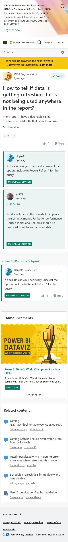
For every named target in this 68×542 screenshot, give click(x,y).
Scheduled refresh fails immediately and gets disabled (35, 476)
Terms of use (54, 522)
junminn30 (30, 447)
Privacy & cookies (33, 522)
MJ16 (17, 74)
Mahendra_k (37, 429)
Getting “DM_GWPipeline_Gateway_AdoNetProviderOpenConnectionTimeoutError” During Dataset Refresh (37, 423)
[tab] (32, 394)
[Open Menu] (62, 52)
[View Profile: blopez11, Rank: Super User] (8, 272)
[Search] (39, 42)
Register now (12, 30)
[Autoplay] (28, 394)
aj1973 (19, 194)
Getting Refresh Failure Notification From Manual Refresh (36, 440)
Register (49, 42)
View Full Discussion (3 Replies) (22, 261)
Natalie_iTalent (33, 497)
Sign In (59, 42)
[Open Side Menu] (5, 42)
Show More (13, 127)
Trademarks (9, 529)
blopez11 (21, 156)
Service (10, 52)
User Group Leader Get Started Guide (33, 492)
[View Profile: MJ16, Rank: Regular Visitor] (7, 76)
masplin (31, 465)
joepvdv (30, 483)
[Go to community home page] (23, 42)
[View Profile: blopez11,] (10, 158)
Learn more (45, 65)
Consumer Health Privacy (50, 534)
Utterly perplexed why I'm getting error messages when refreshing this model (34, 458)
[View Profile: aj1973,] (10, 196)
